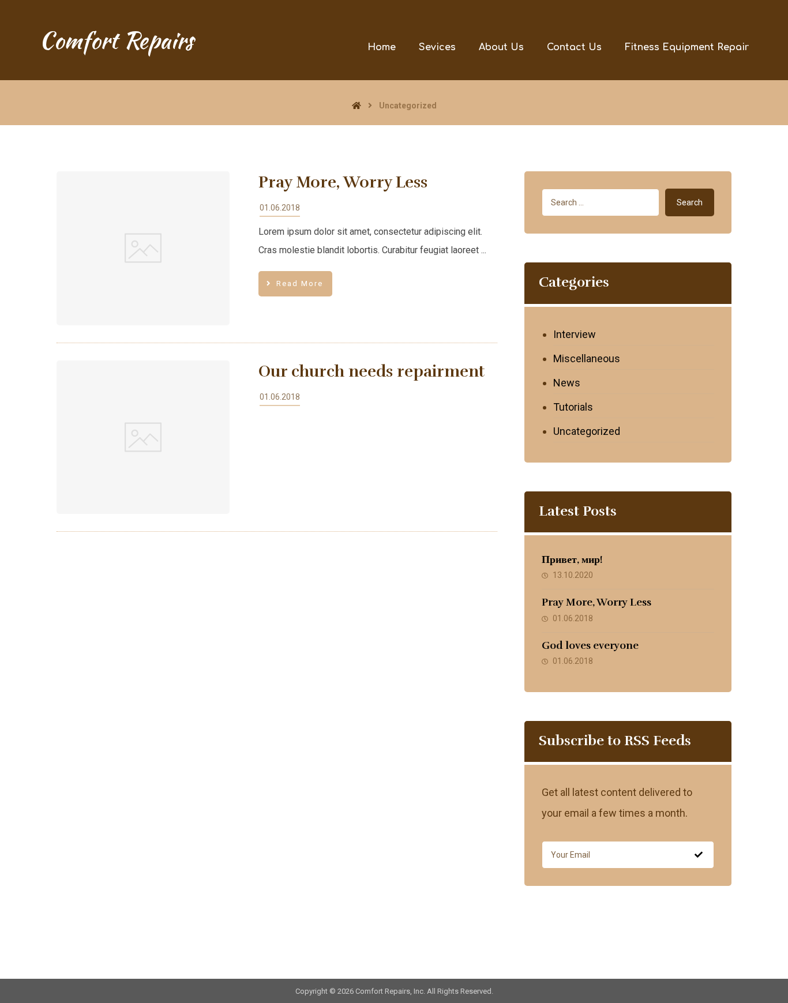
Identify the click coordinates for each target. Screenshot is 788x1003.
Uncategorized (586, 431)
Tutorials (573, 407)
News (566, 383)
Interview (574, 334)
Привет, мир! (572, 559)
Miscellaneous (586, 358)
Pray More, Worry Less (596, 602)
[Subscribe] (698, 854)
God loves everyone (590, 645)
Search (690, 202)
